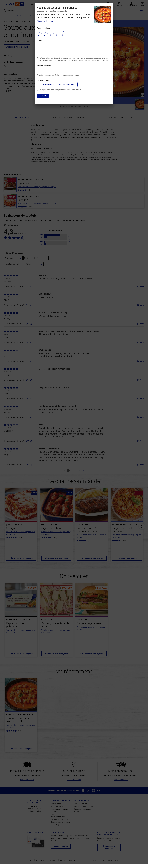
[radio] (40, 33)
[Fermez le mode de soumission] (111, 4)
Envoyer (43, 95)
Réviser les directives (45, 21)
